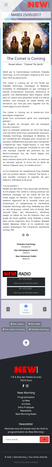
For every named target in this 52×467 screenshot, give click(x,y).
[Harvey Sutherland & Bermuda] (44, 309)
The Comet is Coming (14, 329)
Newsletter (26, 410)
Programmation (26, 397)
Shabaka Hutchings (40, 329)
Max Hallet (35, 324)
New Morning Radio (26, 413)
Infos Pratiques (26, 407)
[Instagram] (27, 386)
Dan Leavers (18, 324)
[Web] (23, 235)
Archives (26, 403)
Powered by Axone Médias (26, 462)
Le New (26, 400)
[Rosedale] (8, 309)
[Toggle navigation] (6, 4)
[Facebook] (27, 235)
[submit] (44, 439)
